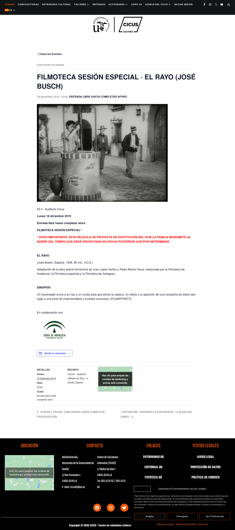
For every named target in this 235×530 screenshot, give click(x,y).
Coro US (136, 4)
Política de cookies (165, 524)
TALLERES (80, 4)
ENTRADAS (99, 4)
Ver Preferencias (215, 516)
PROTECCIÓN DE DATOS (206, 467)
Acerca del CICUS (156, 4)
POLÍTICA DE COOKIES (206, 477)
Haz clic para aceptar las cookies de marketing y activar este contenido (115, 379)
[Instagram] (111, 508)
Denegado (182, 516)
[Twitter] (124, 508)
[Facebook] (97, 508)
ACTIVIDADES (117, 4)
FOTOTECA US (153, 477)
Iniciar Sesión (183, 4)
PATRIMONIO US (153, 457)
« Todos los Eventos (49, 54)
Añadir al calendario (55, 353)
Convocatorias (28, 4)
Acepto (150, 516)
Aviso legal (203, 524)
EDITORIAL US (153, 467)
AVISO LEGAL (205, 457)
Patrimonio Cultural (56, 4)
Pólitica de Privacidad (186, 524)
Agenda (10, 4)
